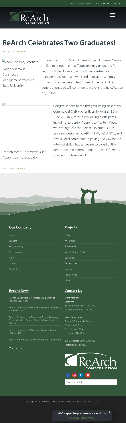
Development (71, 263)
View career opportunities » (82, 417)
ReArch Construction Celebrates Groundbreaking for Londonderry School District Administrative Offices (33, 320)
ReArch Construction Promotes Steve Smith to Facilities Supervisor (32, 299)
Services (13, 240)
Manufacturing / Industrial (78, 251)
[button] (112, 15)
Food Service (71, 274)
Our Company (20, 227)
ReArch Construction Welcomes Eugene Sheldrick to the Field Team (35, 309)
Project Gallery (16, 246)
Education (70, 257)
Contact (118, 3)
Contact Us (14, 269)
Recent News (19, 290)
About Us (13, 235)
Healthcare (70, 240)
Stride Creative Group (89, 401)
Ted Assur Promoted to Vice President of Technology (35, 339)
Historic (68, 280)
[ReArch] (29, 24)
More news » (15, 347)
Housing (69, 268)
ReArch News (19, 168)
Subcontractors (89, 3)
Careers (106, 3)
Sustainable (70, 246)
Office (68, 234)
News (74, 3)
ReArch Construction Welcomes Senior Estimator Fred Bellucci (33, 331)
